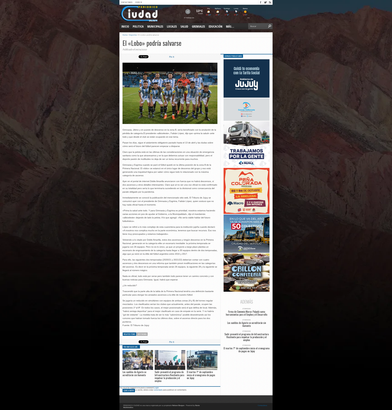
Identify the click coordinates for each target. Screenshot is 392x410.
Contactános (262, 405)
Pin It (171, 57)
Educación (215, 26)
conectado (158, 390)
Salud (184, 26)
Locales (172, 26)
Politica (138, 26)
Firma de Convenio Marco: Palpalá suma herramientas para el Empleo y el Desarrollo (246, 313)
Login (156, 388)
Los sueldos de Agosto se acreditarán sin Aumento (134, 373)
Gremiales (198, 26)
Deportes (133, 35)
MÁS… (230, 26)
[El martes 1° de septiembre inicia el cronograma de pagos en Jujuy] (202, 369)
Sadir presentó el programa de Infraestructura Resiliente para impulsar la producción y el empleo (169, 376)
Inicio (125, 26)
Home (125, 35)
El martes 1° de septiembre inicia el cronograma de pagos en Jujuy (201, 375)
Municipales (155, 26)
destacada (142, 334)
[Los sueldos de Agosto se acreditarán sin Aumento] (138, 369)
